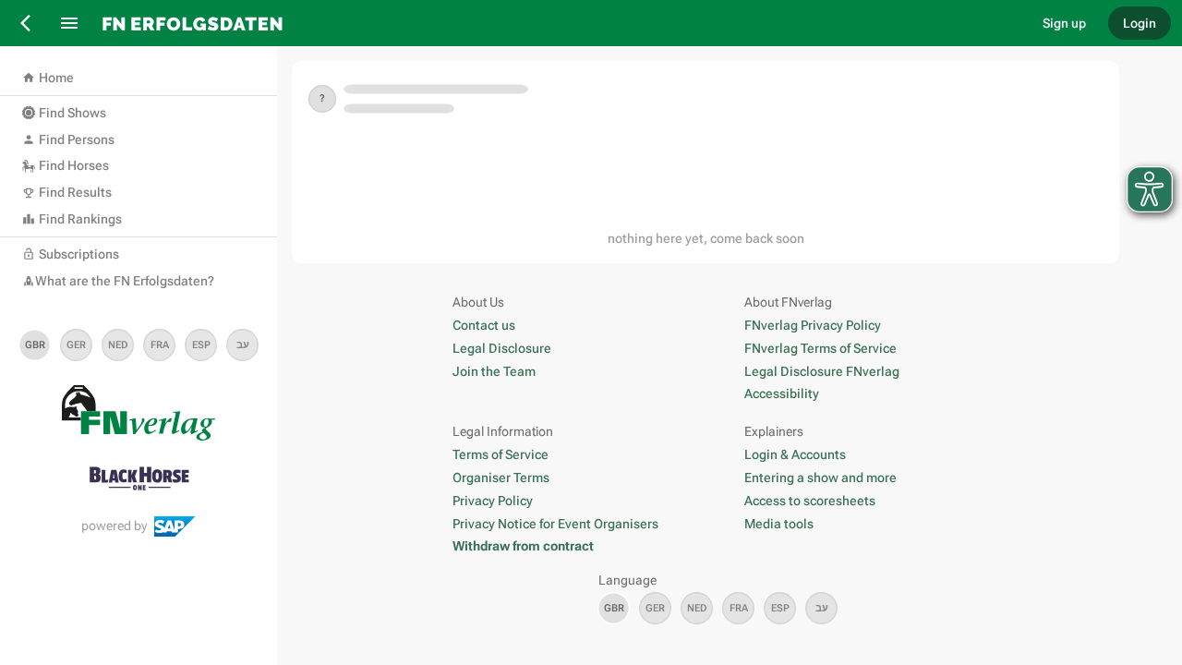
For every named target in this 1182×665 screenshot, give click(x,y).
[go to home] (558, 23)
